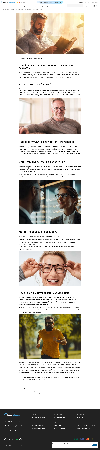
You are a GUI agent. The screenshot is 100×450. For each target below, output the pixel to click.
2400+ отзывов (24, 2)
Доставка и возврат (60, 417)
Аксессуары (35, 6)
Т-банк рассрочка (59, 422)
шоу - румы (61, 6)
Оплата (56, 420)
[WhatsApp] (16, 439)
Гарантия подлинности (83, 422)
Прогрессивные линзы (38, 428)
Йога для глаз (22, 397)
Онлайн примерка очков (84, 428)
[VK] (9, 439)
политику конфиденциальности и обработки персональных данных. (78, 445)
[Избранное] (91, 6)
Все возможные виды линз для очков (29, 391)
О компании (80, 417)
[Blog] (5, 439)
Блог (78, 431)
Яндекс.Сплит (58, 425)
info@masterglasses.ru (14, 430)
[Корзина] (94, 6)
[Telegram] (12, 439)
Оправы (17, 6)
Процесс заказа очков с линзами (86, 425)
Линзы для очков (25, 6)
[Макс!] (20, 439)
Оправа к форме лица (60, 428)
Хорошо (95, 445)
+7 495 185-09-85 (8, 425)
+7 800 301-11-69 (8, 421)
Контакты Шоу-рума (37, 425)
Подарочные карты (44, 6)
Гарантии (79, 420)
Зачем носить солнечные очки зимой (29, 394)
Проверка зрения (59, 431)
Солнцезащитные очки (7, 6)
